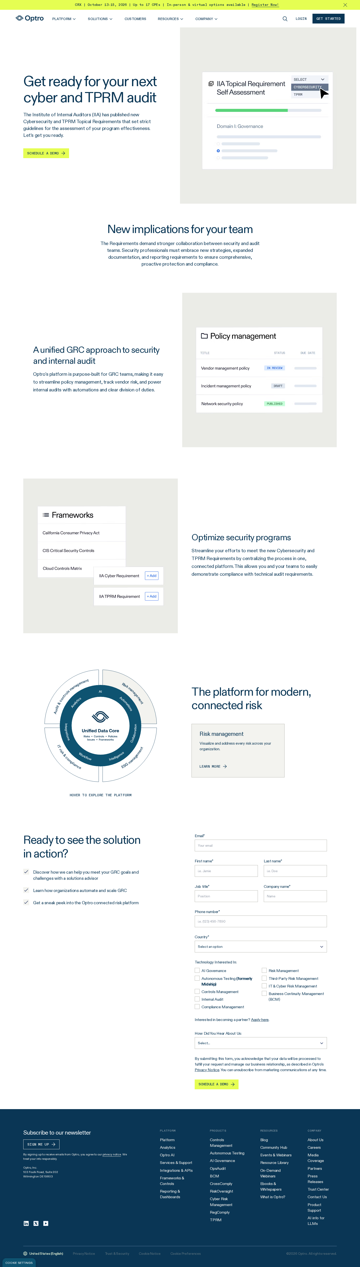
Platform (167, 1140)
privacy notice (112, 1154)
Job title (201, 886)
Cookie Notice (149, 1253)
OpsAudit (218, 1168)
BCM (214, 1176)
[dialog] (19, 1262)
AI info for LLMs (316, 1221)
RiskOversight (221, 1191)
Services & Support (176, 1162)
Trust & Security (117, 1253)
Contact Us (317, 1197)
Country (201, 937)
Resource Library (274, 1162)
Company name (276, 886)
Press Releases (315, 1179)
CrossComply (221, 1183)
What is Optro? (273, 1197)
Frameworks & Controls (172, 1181)
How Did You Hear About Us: (218, 1033)
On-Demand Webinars (270, 1173)
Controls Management (220, 991)
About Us (316, 1140)
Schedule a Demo (213, 1084)
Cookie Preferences (185, 1253)
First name (203, 861)
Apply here (260, 1019)
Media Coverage (316, 1158)
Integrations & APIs (176, 1170)
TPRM (216, 1220)
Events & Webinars (276, 1155)
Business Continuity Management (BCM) (296, 996)
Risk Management (284, 970)
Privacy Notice (207, 1070)
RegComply (220, 1212)
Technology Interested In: (216, 962)
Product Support (314, 1207)
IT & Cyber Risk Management (293, 986)
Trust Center (318, 1189)
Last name (272, 861)
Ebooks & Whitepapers (271, 1186)
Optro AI (167, 1155)
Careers (314, 1147)
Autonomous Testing (227, 981)
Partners (315, 1168)
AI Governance (214, 970)
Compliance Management (223, 1007)
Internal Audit (212, 999)
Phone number (206, 911)
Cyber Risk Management (221, 1202)
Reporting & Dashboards (170, 1194)
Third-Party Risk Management (293, 978)
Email (199, 835)
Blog (264, 1140)
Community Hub (273, 1147)
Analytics (167, 1147)
